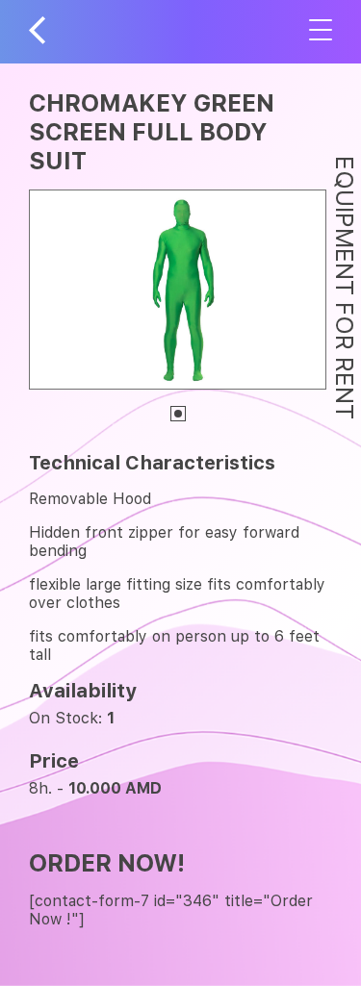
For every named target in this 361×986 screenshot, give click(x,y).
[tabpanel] (177, 290)
